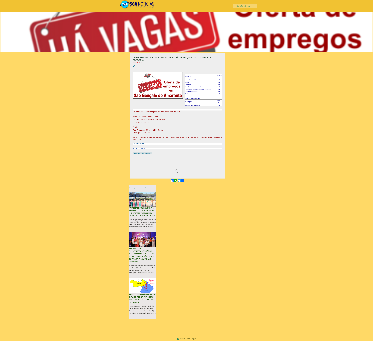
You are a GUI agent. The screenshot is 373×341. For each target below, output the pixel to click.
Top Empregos (146, 153)
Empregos (137, 153)
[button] (134, 66)
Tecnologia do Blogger (188, 339)
